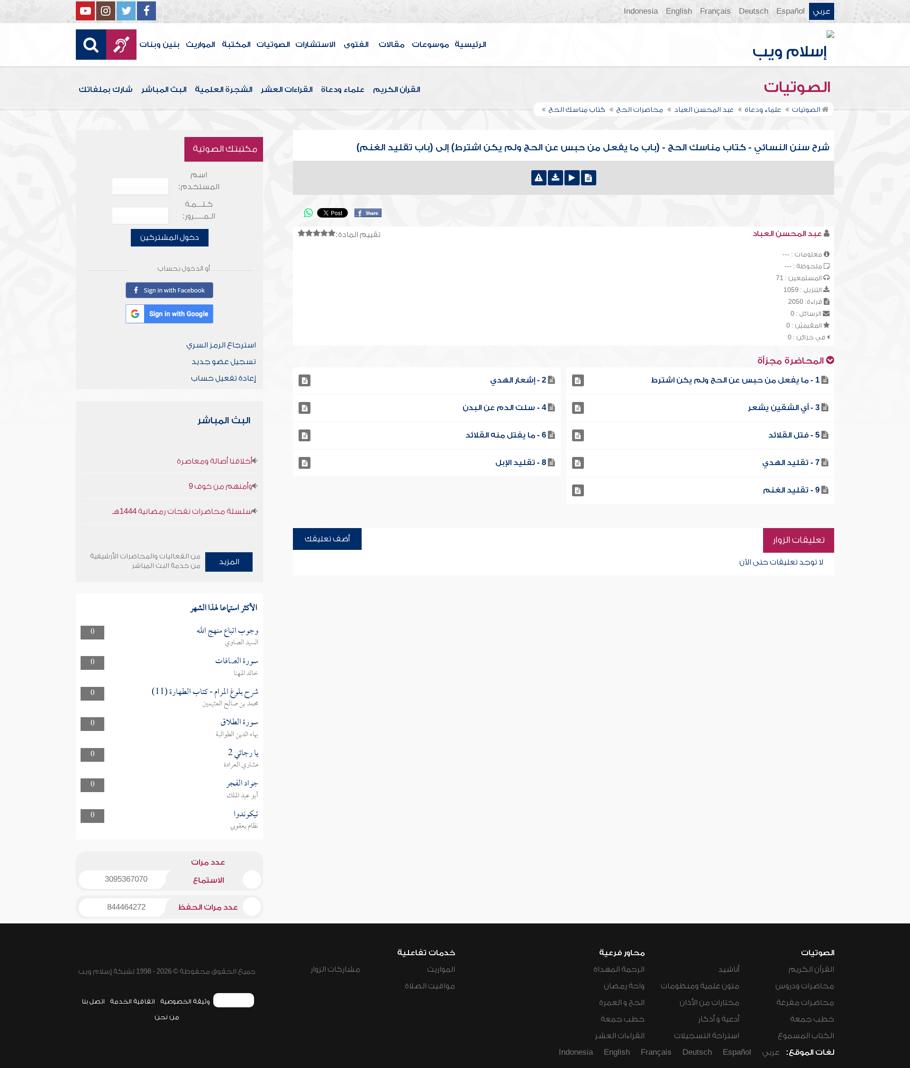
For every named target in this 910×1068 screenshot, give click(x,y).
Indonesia (641, 11)
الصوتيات (273, 44)
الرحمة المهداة (619, 969)
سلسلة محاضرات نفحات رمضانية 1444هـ (182, 511)
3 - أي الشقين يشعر (783, 407)
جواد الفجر (242, 784)
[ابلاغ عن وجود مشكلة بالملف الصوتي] (538, 177)
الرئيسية (470, 44)
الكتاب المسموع (806, 1035)
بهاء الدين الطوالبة (237, 734)
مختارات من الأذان (709, 1002)
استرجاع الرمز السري (221, 345)
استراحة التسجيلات (706, 1035)
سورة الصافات (236, 661)
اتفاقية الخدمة (132, 1001)
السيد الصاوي (241, 642)
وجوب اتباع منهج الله (227, 631)
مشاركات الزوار (335, 969)
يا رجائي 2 (243, 753)
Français (715, 11)
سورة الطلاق (239, 722)
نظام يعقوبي (244, 826)
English (679, 11)
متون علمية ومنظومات (700, 986)
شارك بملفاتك (106, 89)
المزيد (229, 561)
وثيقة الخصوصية (185, 1001)
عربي (821, 11)
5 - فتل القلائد (793, 435)
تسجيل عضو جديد (223, 361)
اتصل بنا (93, 1001)
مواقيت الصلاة (430, 986)
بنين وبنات (159, 44)
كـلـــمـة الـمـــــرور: (198, 210)
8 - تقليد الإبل (520, 462)
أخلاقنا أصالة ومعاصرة (214, 461)
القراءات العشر (286, 89)
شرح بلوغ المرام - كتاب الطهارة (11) (205, 692)
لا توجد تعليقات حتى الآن (781, 562)
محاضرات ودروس (804, 986)
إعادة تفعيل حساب (223, 378)
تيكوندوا (246, 814)
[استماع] (572, 177)
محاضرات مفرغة (805, 1002)
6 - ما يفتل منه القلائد (505, 435)
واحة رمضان (624, 986)
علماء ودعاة (342, 89)
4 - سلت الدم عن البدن (504, 407)
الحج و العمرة (622, 1002)
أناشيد (728, 969)
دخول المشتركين (169, 237)
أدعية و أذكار (718, 1019)
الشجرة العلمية (223, 89)
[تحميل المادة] (555, 177)
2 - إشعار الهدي (518, 380)
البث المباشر (163, 89)
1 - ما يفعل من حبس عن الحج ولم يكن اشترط (735, 380)
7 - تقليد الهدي (790, 462)
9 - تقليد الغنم (791, 490)
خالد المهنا (246, 673)
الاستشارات (315, 44)
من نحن (167, 1017)
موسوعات (430, 44)
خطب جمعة (812, 1019)
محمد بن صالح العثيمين (230, 704)
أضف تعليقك (327, 539)
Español (790, 11)
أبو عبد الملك (242, 795)
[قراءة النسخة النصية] (588, 177)
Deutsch (753, 11)
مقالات (391, 44)
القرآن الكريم (396, 89)
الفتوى (356, 44)
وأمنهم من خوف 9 (220, 486)
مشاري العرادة (241, 765)
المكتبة (236, 44)
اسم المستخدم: (198, 181)
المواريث (200, 44)
